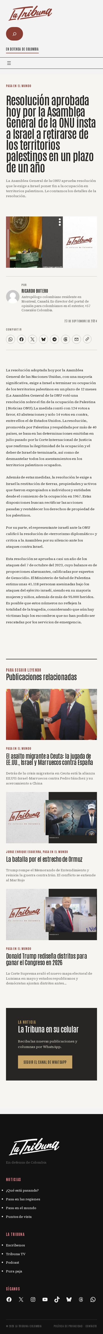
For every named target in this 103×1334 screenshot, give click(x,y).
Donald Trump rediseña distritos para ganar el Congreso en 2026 (46, 958)
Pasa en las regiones (23, 1199)
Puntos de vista (19, 1216)
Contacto (91, 1326)
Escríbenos (15, 1245)
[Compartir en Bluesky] (43, 339)
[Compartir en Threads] (65, 339)
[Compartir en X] (32, 339)
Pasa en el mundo (18, 86)
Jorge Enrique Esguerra (23, 852)
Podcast (12, 1262)
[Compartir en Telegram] (54, 339)
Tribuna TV (16, 1253)
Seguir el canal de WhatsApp (45, 1062)
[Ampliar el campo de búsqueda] (14, 34)
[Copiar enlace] (87, 339)
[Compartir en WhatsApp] (10, 339)
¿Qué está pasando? (22, 1190)
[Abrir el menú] (9, 63)
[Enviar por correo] (76, 339)
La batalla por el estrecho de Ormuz (44, 859)
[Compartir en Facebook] (21, 339)
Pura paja (14, 1271)
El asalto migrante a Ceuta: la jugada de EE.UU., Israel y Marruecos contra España (49, 758)
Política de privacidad (68, 1326)
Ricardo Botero (35, 290)
